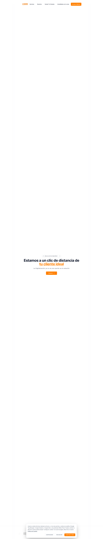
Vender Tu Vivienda (49, 4)
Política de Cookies (32, 531)
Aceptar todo (70, 534)
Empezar (50, 273)
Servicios (32, 4)
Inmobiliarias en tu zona (63, 4)
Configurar (49, 534)
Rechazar (59, 534)
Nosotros (39, 4)
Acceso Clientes (76, 4)
